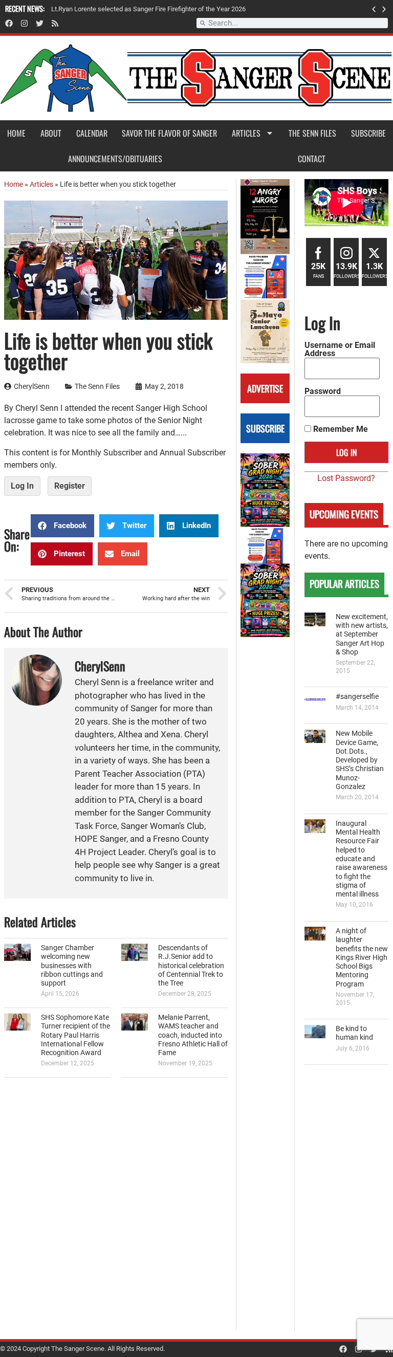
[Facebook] (9, 23)
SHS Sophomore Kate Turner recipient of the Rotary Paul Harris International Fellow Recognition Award (75, 1035)
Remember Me (339, 429)
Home (16, 133)
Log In (22, 486)
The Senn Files (312, 133)
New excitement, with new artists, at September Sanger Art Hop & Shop (362, 634)
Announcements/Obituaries (115, 158)
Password (322, 391)
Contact (311, 158)
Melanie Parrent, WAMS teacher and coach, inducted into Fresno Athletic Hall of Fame (193, 1035)
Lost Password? (346, 478)
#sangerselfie (357, 696)
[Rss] (55, 23)
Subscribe (368, 133)
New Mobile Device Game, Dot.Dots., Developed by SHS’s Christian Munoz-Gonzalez (360, 760)
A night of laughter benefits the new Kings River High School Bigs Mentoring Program (362, 958)
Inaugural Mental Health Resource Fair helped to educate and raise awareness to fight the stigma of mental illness (361, 859)
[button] (374, 9)
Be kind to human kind (354, 1033)
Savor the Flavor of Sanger (169, 133)
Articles (246, 133)
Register (69, 486)
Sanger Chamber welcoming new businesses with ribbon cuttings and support (72, 966)
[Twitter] (39, 23)
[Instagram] (24, 23)
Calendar (91, 133)
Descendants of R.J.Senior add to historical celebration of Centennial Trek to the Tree (191, 966)
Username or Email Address (339, 349)
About (50, 133)
